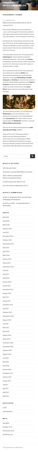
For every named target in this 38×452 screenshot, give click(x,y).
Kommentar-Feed (8, 431)
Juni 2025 (6, 232)
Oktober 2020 (7, 312)
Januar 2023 (6, 286)
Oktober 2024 (7, 240)
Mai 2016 (6, 396)
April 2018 (6, 366)
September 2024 (8, 244)
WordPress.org (8, 434)
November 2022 (8, 289)
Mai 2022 (6, 297)
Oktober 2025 (7, 229)
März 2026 (6, 225)
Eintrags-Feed (7, 427)
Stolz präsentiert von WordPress (13, 447)
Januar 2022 (6, 301)
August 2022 (7, 293)
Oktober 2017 (7, 377)
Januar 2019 (6, 339)
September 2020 (8, 316)
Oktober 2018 (7, 350)
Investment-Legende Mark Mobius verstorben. (18, 172)
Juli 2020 (5, 324)
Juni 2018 (6, 358)
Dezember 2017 (8, 373)
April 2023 (6, 278)
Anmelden (6, 423)
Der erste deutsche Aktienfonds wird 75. (15, 185)
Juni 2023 (6, 274)
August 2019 (7, 335)
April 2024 (6, 251)
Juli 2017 (5, 385)
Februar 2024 (7, 259)
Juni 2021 (6, 308)
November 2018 (8, 346)
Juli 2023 (5, 270)
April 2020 (6, 331)
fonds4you (6, 203)
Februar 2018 (7, 369)
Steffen (5, 197)
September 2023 (8, 267)
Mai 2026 (6, 217)
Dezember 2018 (8, 343)
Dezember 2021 (8, 305)
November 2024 (8, 236)
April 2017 (6, 392)
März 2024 (6, 255)
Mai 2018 (6, 362)
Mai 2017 (6, 388)
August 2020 (7, 320)
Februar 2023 (7, 282)
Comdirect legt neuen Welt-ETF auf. (14, 182)
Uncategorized (7, 411)
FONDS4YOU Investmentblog (14, 4)
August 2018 (7, 354)
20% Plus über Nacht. (9, 168)
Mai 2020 (6, 327)
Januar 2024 (7, 263)
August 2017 (7, 381)
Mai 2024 (6, 248)
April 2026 (6, 221)
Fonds (5, 408)
